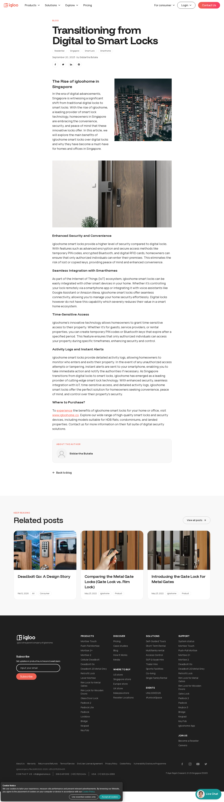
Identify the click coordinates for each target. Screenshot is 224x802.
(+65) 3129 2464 (78, 774)
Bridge (84, 721)
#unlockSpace (154, 697)
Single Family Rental (156, 677)
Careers (182, 745)
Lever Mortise (88, 677)
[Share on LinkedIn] (71, 64)
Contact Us (209, 5)
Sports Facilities (154, 668)
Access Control (154, 655)
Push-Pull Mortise (90, 645)
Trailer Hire (152, 664)
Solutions (51, 5)
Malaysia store (121, 692)
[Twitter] (206, 764)
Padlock (85, 711)
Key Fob (85, 730)
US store (118, 674)
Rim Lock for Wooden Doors (92, 692)
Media (116, 659)
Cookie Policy (88, 792)
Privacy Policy (111, 763)
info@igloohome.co (41, 774)
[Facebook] (182, 764)
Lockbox (85, 716)
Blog (115, 650)
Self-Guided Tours (156, 641)
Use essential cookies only (84, 797)
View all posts (194, 520)
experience (64, 410)
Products (30, 5)
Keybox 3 (183, 707)
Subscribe (26, 676)
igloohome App (186, 725)
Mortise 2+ (87, 650)
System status (186, 641)
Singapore (74, 50)
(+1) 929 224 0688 (106, 774)
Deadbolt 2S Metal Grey (94, 668)
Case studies (120, 645)
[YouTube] (198, 764)
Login (184, 5)
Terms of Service (67, 763)
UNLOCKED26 (153, 692)
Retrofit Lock (88, 673)
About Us (20, 763)
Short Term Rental (156, 645)
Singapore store (122, 679)
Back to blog (64, 472)
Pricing (87, 5)
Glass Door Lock (89, 698)
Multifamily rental (155, 650)
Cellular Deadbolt (90, 659)
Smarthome (105, 50)
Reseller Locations (123, 697)
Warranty (31, 763)
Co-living (150, 673)
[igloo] (11, 5)
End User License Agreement (90, 763)
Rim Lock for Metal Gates (91, 684)
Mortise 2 (86, 655)
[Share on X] (63, 64)
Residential (59, 50)
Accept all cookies (110, 797)
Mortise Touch (89, 641)
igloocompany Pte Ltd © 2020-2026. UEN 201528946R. (40, 769)
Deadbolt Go (88, 664)
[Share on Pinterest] (79, 64)
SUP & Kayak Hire (155, 659)
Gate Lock (183, 693)
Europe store (120, 683)
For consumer (162, 5)
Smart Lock (90, 50)
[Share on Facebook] (55, 64)
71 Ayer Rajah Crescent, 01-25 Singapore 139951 (187, 773)
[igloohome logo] (38, 635)
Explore (70, 5)
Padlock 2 (86, 702)
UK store (118, 688)
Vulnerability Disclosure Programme (150, 763)
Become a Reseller (188, 740)
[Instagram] (190, 764)
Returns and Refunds (48, 763)
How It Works (120, 655)
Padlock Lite (87, 707)
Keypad (85, 725)
